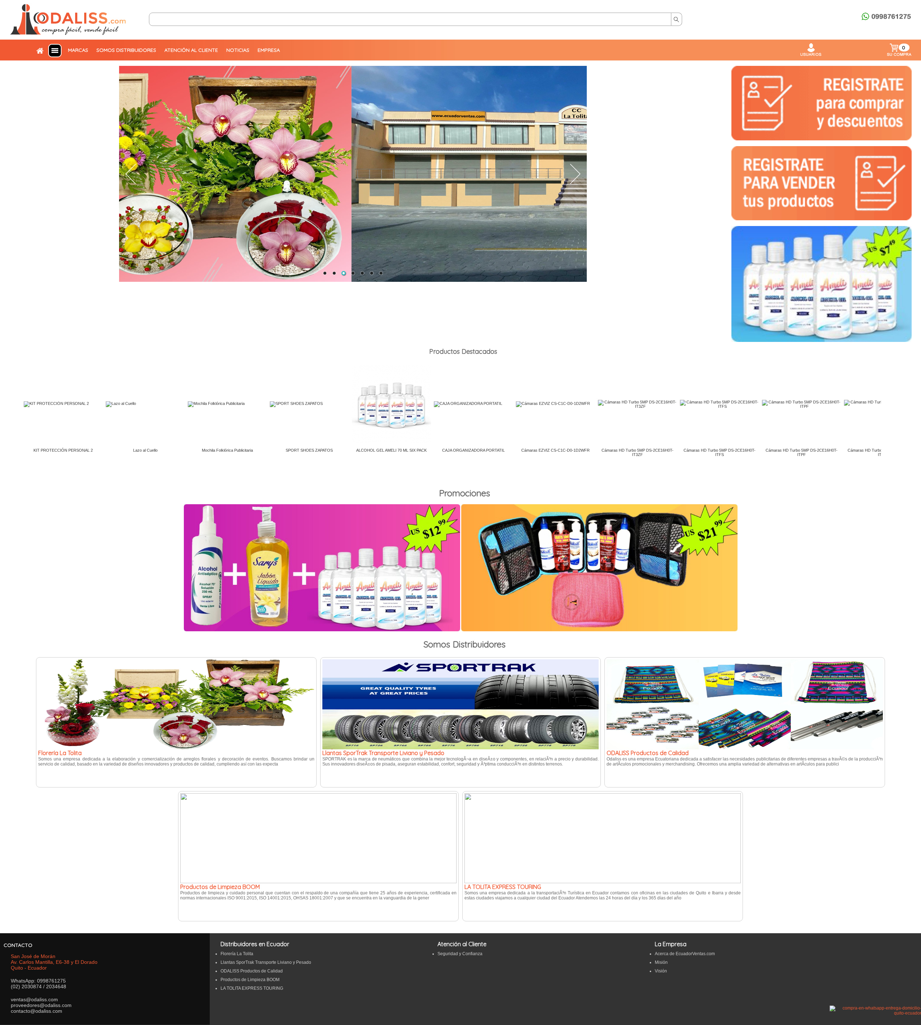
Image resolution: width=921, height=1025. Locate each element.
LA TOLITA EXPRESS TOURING (252, 988)
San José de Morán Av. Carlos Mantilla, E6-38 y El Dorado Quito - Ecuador (54, 962)
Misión (661, 962)
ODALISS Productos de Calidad (252, 971)
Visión (661, 971)
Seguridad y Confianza (459, 953)
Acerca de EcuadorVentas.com (685, 953)
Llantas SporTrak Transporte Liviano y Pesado (266, 962)
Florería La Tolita (237, 953)
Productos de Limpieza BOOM (250, 979)
